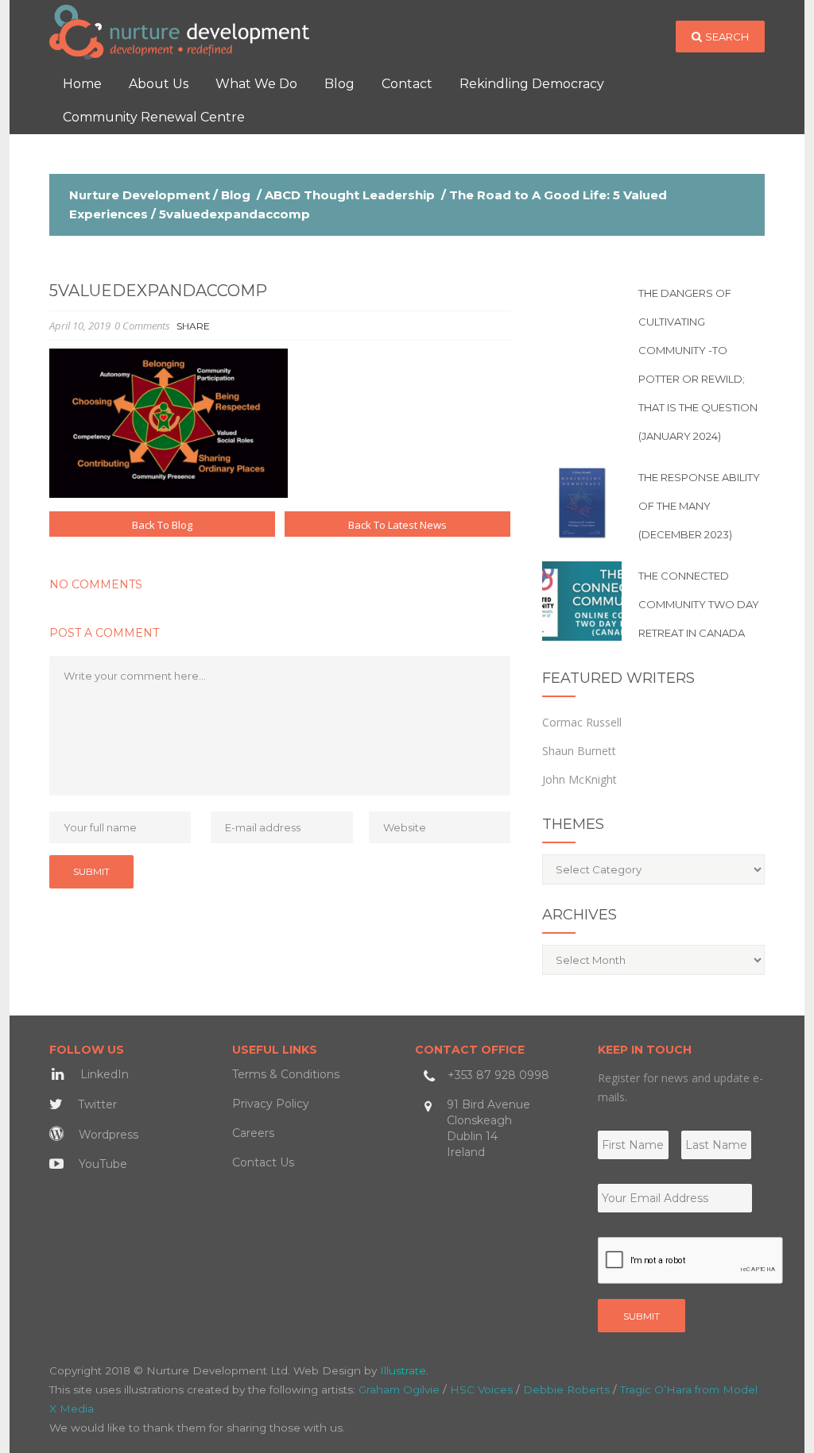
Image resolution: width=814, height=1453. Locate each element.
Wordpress (107, 1134)
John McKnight (579, 779)
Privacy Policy (270, 1103)
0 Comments (142, 325)
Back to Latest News (397, 525)
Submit (641, 1316)
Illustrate (403, 1370)
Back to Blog (162, 525)
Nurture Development (139, 194)
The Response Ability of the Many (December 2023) (699, 506)
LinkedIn (103, 1074)
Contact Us (263, 1162)
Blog (235, 194)
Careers (253, 1133)
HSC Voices (481, 1389)
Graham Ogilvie (399, 1389)
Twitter (96, 1104)
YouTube (101, 1164)
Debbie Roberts (566, 1389)
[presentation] (691, 1261)
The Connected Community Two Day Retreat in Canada (698, 604)
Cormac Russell (582, 722)
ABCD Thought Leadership (350, 194)
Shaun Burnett (579, 750)
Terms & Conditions (285, 1074)
